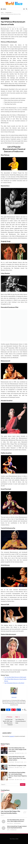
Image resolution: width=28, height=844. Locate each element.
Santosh (4, 27)
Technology (13, 829)
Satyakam (12, 753)
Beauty (2, 815)
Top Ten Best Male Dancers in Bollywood (15, 677)
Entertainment (5, 18)
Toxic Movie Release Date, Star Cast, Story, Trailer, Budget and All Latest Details (17, 749)
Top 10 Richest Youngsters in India (17, 765)
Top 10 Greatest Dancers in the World (14, 683)
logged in (11, 736)
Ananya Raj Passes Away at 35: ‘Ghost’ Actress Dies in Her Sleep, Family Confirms (17, 758)
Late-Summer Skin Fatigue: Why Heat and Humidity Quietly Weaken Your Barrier (10, 813)
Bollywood (10, 823)
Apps (8, 829)
